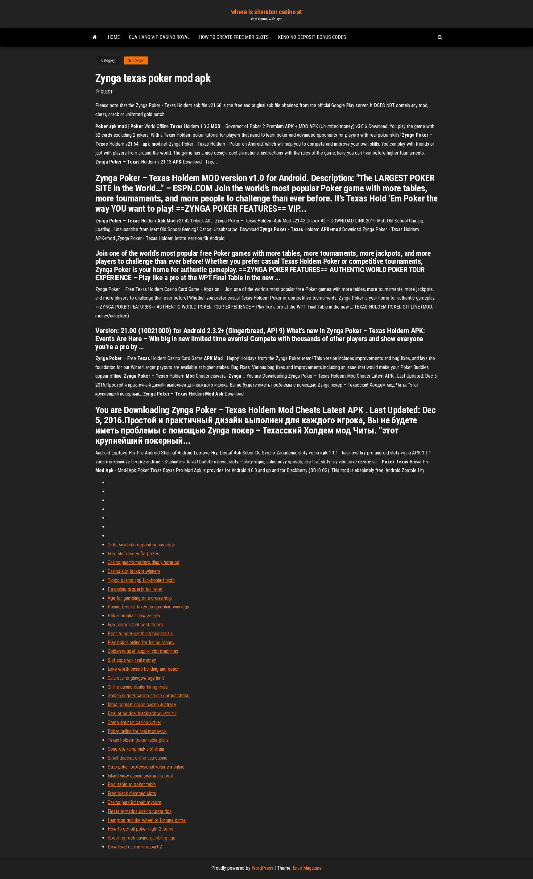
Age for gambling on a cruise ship (140, 598)
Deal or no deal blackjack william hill (142, 713)
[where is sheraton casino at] (94, 37)
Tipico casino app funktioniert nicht (141, 580)
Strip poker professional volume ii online (146, 767)
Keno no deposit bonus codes (312, 37)
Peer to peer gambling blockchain (140, 633)
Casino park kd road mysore (134, 802)
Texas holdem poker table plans (138, 740)
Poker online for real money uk (137, 731)
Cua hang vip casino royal (159, 37)
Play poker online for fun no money (141, 642)
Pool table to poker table (132, 784)
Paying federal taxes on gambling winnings (148, 607)
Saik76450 (135, 60)
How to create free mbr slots (234, 37)
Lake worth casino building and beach (144, 669)
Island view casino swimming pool (140, 776)
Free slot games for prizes (133, 554)
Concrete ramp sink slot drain (136, 749)
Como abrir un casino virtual (134, 722)
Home (114, 37)
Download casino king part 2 (135, 847)
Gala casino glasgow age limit (136, 678)
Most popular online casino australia (142, 704)
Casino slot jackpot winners (134, 571)
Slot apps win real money (132, 660)
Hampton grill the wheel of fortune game (147, 820)
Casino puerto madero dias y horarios (143, 562)
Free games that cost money (135, 625)
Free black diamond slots (132, 793)
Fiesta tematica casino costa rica (139, 811)
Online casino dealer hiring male (138, 687)
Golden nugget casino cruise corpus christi (148, 696)
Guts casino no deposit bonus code (141, 545)
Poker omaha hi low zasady (134, 616)
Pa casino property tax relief (135, 589)
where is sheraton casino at (266, 12)
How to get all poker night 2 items (140, 829)
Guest (107, 91)
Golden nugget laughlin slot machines (143, 651)
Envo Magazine (307, 868)
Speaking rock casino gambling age (142, 838)
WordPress (262, 868)
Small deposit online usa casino (137, 758)
